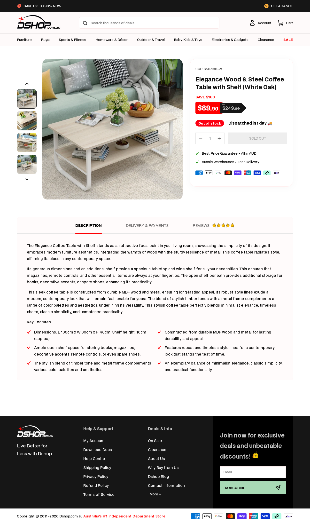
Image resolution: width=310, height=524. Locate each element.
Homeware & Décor (111, 40)
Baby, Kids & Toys (188, 40)
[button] (285, 22)
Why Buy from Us (163, 467)
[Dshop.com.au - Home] (35, 431)
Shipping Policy (97, 467)
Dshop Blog (158, 476)
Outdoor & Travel (151, 40)
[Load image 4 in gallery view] (27, 164)
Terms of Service (99, 494)
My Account (94, 440)
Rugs (45, 40)
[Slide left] (27, 84)
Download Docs (97, 449)
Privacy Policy (95, 476)
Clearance (157, 449)
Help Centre (94, 458)
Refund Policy (96, 485)
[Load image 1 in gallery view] (27, 99)
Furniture (24, 40)
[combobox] (149, 23)
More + (155, 494)
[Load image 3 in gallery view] (27, 142)
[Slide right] (27, 179)
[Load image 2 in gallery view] (27, 120)
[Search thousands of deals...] (85, 23)
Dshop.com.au (70, 516)
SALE (288, 39)
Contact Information (166, 485)
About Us (156, 458)
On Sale (155, 440)
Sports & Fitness (72, 40)
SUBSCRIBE (235, 487)
